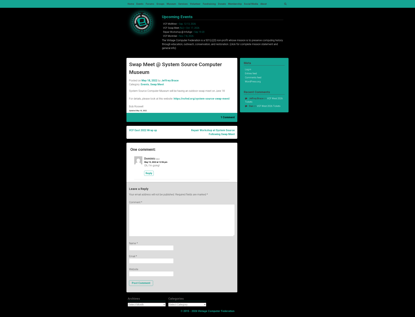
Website (133, 269)
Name (133, 243)
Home (131, 4)
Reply (149, 173)
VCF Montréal (170, 36)
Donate (222, 4)
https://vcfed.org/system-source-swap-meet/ (202, 98)
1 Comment (228, 117)
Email (133, 256)
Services (183, 4)
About (263, 4)
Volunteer (195, 4)
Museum (171, 4)
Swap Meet (157, 84)
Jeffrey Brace (170, 80)
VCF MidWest (170, 24)
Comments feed (253, 77)
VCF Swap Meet (171, 28)
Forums (150, 4)
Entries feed (251, 73)
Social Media (251, 4)
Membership (235, 4)
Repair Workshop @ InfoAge (177, 32)
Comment (135, 202)
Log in (248, 69)
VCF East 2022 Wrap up (143, 130)
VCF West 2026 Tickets (268, 106)
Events (139, 4)
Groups (160, 4)
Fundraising (209, 4)
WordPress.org (253, 81)
